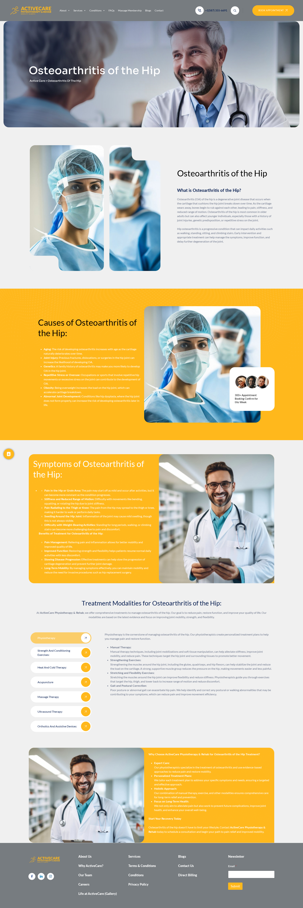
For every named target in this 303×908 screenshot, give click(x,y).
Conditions (95, 10)
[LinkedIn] (41, 876)
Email (232, 866)
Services (77, 10)
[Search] (235, 10)
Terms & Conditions (142, 866)
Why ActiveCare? (90, 866)
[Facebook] (31, 876)
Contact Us (186, 866)
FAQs (112, 10)
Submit (235, 886)
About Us (85, 856)
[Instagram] (50, 876)
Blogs (148, 10)
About (63, 10)
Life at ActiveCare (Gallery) (97, 894)
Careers (83, 884)
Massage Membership (130, 10)
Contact (159, 10)
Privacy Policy (138, 884)
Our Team (85, 875)
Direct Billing (187, 875)
